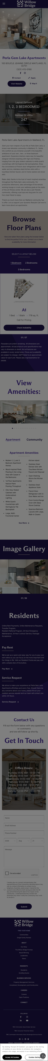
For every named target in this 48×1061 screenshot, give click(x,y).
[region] (24, 1052)
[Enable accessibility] (43, 1056)
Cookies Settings (35, 1057)
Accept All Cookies (12, 1057)
